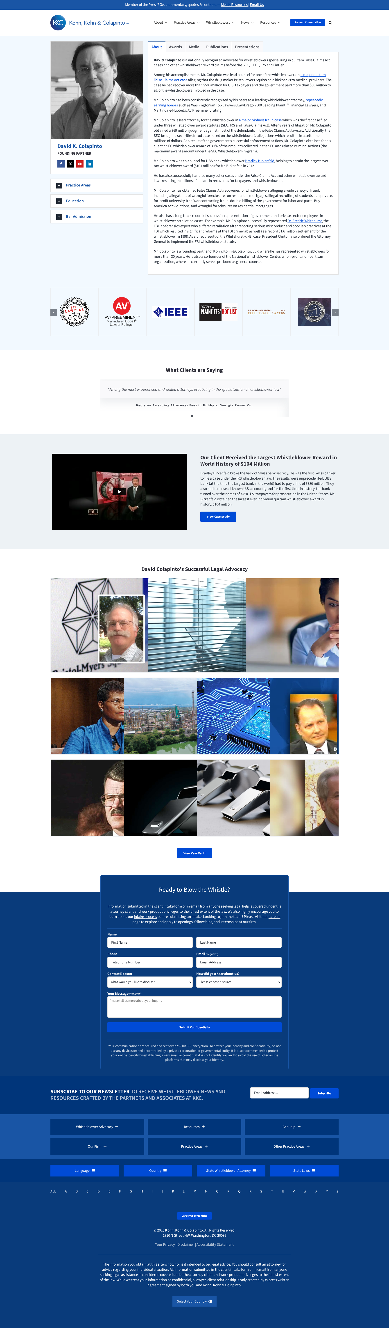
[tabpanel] (243, 163)
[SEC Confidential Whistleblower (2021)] (194, 810)
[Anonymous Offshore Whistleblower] (316, 628)
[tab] (156, 46)
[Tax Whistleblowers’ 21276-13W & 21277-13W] (218, 628)
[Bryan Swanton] (267, 728)
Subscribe (324, 1093)
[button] (330, 22)
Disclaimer (185, 1244)
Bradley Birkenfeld (259, 161)
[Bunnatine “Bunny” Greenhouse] (121, 728)
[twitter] (70, 164)
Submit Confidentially (194, 1027)
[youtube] (80, 164)
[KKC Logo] (89, 16)
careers (274, 916)
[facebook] (61, 164)
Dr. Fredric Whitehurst (304, 221)
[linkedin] (89, 164)
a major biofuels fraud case (260, 120)
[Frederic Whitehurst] (121, 810)
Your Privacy (165, 1244)
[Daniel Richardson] (121, 628)
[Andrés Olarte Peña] (194, 728)
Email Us (257, 4)
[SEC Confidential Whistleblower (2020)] (267, 810)
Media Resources (234, 4)
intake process (145, 916)
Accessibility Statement (215, 1244)
